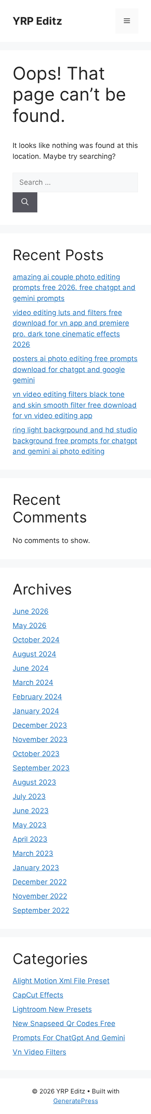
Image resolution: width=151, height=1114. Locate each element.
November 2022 (40, 896)
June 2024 (31, 668)
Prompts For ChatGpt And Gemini (69, 1038)
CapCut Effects (38, 995)
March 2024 (33, 682)
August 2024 (34, 654)
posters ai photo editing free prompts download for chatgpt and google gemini (75, 369)
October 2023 (36, 754)
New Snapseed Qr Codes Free (64, 1023)
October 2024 (36, 640)
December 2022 (40, 882)
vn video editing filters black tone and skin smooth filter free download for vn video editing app (75, 405)
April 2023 (30, 839)
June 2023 (31, 810)
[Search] (25, 202)
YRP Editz (37, 21)
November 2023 (40, 739)
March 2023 (33, 853)
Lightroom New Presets (52, 1009)
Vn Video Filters (39, 1052)
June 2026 (31, 611)
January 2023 (36, 867)
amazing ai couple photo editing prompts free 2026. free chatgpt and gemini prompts (74, 287)
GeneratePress (75, 1101)
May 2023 (30, 825)
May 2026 (30, 625)
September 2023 (41, 768)
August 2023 (34, 782)
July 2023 (29, 796)
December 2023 (40, 725)
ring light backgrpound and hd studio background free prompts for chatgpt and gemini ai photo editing (75, 440)
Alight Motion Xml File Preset (61, 981)
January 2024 (36, 711)
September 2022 (41, 910)
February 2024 (37, 697)
